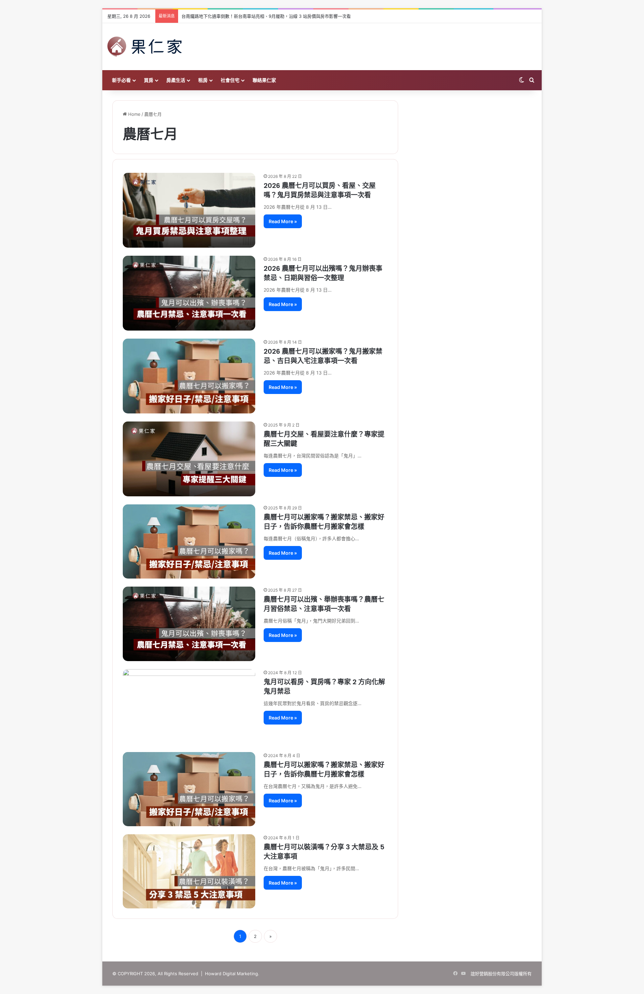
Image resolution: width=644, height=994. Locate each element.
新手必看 (121, 80)
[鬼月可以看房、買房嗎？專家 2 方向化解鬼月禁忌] (189, 706)
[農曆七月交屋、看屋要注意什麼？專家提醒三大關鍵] (189, 458)
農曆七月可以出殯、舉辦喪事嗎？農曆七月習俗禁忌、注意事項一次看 (324, 604)
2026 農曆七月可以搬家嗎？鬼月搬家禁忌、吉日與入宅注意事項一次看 (323, 356)
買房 (148, 80)
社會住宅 (230, 80)
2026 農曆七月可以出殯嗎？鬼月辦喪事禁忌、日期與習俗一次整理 (323, 273)
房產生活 (175, 80)
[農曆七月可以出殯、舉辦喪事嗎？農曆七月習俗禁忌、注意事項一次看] (189, 624)
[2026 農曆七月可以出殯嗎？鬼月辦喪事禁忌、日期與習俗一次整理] (189, 293)
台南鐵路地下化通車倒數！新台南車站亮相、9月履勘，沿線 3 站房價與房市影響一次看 (266, 16)
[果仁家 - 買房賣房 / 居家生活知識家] (144, 47)
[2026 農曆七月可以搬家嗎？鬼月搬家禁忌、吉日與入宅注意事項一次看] (189, 376)
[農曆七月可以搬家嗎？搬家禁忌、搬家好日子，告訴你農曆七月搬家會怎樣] (189, 541)
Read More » (283, 221)
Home (134, 114)
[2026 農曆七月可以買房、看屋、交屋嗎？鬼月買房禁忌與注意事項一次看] (189, 210)
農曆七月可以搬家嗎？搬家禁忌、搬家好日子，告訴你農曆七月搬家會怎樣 (324, 521)
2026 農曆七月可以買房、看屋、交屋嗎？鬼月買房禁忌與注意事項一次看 (320, 190)
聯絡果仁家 (264, 80)
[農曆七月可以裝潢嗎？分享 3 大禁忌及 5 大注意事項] (189, 871)
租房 (203, 80)
